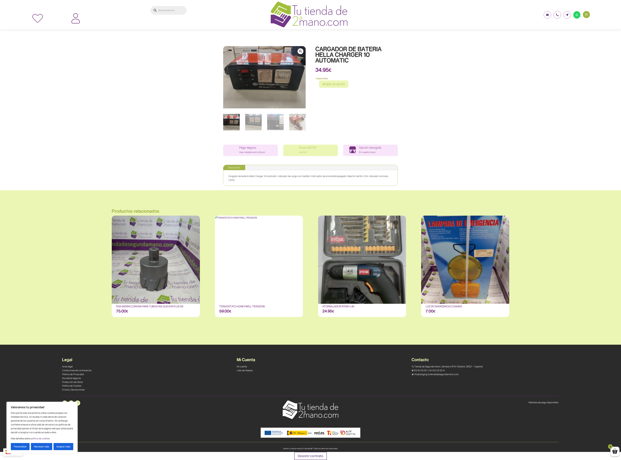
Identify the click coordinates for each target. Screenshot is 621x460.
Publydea (306, 448)
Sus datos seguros (71, 378)
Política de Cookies (71, 385)
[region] (42, 428)
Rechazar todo (41, 446)
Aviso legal (67, 366)
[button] (300, 51)
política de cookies (40, 438)
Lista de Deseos (245, 370)
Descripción (234, 167)
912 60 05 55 (420, 370)
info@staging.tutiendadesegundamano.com (436, 374)
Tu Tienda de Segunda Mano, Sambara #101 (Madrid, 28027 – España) (447, 366)
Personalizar (20, 446)
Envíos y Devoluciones (73, 389)
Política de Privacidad (73, 374)
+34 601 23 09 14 (436, 370)
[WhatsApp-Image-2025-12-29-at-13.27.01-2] (547, 17)
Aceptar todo (63, 446)
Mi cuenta (242, 366)
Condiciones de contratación (77, 370)
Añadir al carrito (333, 84)
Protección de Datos (72, 381)
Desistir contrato (310, 456)
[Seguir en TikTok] (77, 403)
